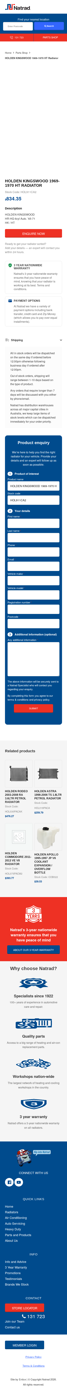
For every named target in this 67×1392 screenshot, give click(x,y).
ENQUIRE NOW (33, 233)
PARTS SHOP (50, 37)
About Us (11, 1240)
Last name (14, 530)
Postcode (14, 616)
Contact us (12, 1327)
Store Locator (25, 1308)
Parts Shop (22, 52)
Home (8, 52)
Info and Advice (15, 1262)
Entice (22, 1379)
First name (14, 516)
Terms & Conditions (34, 1365)
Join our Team (14, 1321)
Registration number (20, 602)
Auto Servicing (15, 1223)
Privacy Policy (33, 1357)
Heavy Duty (13, 1229)
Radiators (11, 1212)
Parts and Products (18, 1235)
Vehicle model (16, 588)
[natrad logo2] (18, 7)
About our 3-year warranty (33, 950)
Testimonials (13, 1279)
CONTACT (34, 1298)
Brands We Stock (17, 1284)
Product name (15, 479)
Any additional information (23, 640)
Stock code (14, 493)
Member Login (25, 1345)
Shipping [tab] (17, 340)
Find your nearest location (33, 19)
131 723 (19, 37)
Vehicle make (16, 573)
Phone (12, 545)
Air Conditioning (16, 1218)
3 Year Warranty (16, 1267)
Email (11, 559)
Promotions (13, 1273)
